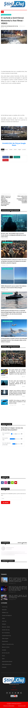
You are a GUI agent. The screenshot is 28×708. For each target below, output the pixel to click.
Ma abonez (5, 502)
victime (15, 149)
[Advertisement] (14, 57)
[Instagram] (10, 693)
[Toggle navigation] (2, 12)
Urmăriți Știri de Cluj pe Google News (14, 144)
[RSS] (21, 693)
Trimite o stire (14, 689)
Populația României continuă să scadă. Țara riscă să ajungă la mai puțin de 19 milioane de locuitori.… (13, 361)
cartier (2, 151)
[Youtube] (18, 693)
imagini (19, 149)
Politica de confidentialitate (8, 705)
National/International (6, 14)
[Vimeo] (15, 693)
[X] (13, 693)
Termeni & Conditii (22, 705)
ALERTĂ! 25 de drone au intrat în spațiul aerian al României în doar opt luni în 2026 (17, 402)
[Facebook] (7, 693)
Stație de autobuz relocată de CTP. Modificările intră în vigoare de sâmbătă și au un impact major (18, 596)
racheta (10, 149)
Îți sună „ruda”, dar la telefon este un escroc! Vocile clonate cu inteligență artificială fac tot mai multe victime (13, 235)
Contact (14, 687)
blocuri (6, 149)
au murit (24, 149)
